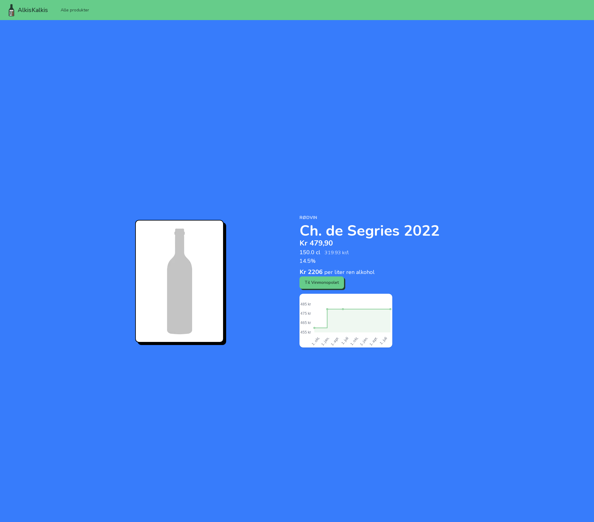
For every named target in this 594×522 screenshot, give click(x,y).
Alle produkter (75, 10)
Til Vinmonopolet (322, 282)
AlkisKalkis (33, 10)
